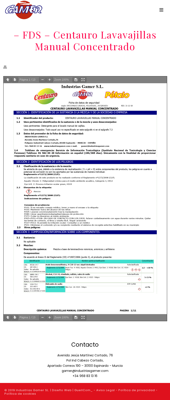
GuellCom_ (83, 390)
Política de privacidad (136, 390)
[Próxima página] (15, 79)
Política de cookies (20, 394)
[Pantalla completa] (83, 79)
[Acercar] (49, 79)
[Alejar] (42, 79)
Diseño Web (62, 390)
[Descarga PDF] (76, 79)
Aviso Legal (105, 390)
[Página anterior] (7, 79)
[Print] (7, 67)
